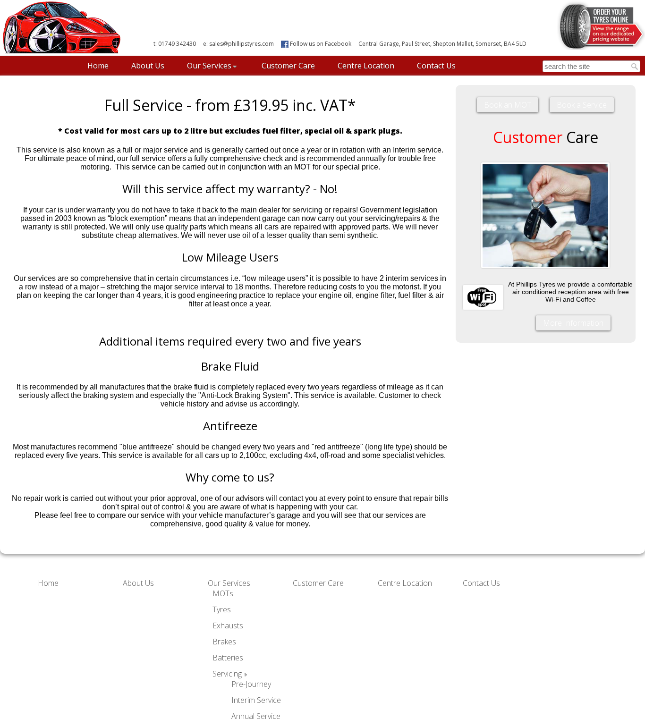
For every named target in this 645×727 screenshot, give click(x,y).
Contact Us (436, 65)
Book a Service (582, 105)
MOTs (222, 593)
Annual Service (255, 716)
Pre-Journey (251, 684)
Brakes (224, 641)
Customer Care (288, 65)
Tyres (221, 609)
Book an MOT (507, 105)
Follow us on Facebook (320, 44)
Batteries (227, 657)
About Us (147, 65)
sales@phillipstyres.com (241, 44)
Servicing (227, 673)
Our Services (209, 65)
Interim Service (256, 700)
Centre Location (366, 65)
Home (98, 65)
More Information (573, 323)
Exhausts (227, 625)
